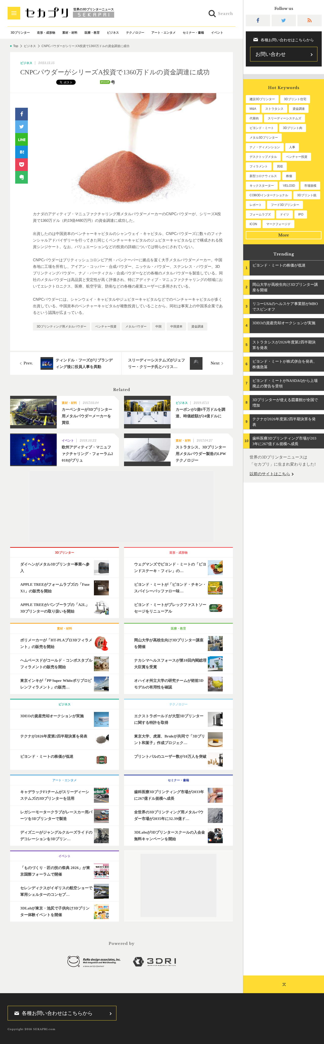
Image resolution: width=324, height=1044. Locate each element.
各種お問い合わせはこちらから (57, 1013)
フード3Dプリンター (285, 205)
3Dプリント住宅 (295, 99)
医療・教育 (92, 32)
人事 (292, 147)
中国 (158, 326)
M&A (253, 109)
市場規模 (310, 185)
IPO (300, 214)
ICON (253, 224)
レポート (256, 205)
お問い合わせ (270, 54)
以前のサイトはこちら (270, 474)
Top (15, 46)
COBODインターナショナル (269, 195)
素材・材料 (69, 32)
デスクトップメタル (263, 157)
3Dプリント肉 (292, 128)
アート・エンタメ (163, 32)
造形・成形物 (46, 32)
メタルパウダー (136, 326)
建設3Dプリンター (262, 99)
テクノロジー (135, 32)
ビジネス (113, 32)
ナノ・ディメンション (265, 147)
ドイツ (284, 214)
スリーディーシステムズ (284, 118)
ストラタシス (274, 109)
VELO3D (289, 185)
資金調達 (197, 326)
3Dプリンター (20, 32)
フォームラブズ (260, 214)
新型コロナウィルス (263, 176)
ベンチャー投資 (105, 326)
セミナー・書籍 (193, 32)
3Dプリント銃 (306, 195)
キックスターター (262, 185)
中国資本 (176, 326)
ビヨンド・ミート (262, 128)
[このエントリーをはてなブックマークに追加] (21, 152)
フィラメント (259, 166)
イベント (217, 32)
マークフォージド (278, 224)
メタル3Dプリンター (264, 137)
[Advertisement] (121, 506)
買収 (280, 166)
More (283, 235)
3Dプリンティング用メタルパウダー (61, 326)
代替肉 (254, 118)
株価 (289, 176)
